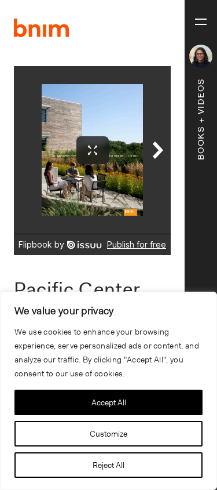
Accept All (108, 402)
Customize (108, 434)
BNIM (41, 28)
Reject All (108, 465)
